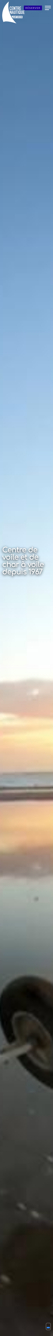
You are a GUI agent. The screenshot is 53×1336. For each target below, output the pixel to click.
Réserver (32, 8)
